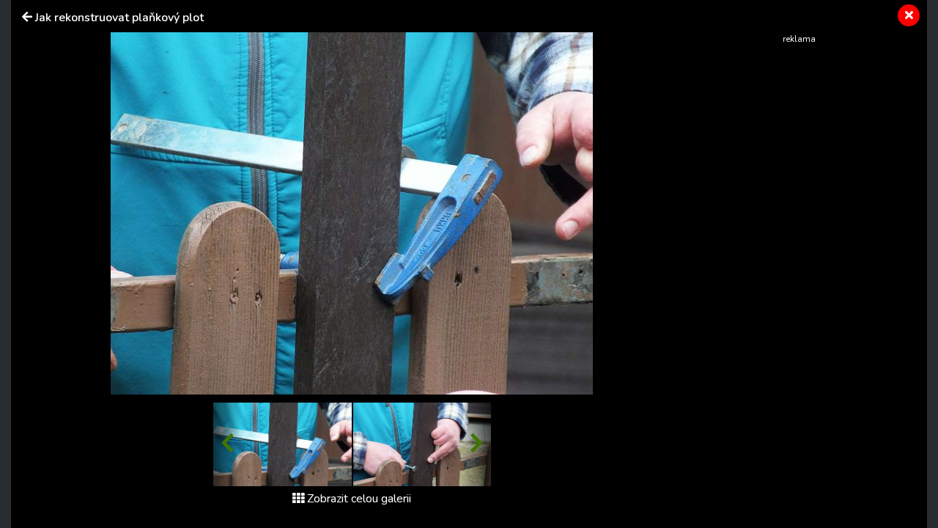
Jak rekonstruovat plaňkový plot (119, 18)
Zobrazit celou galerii (359, 499)
